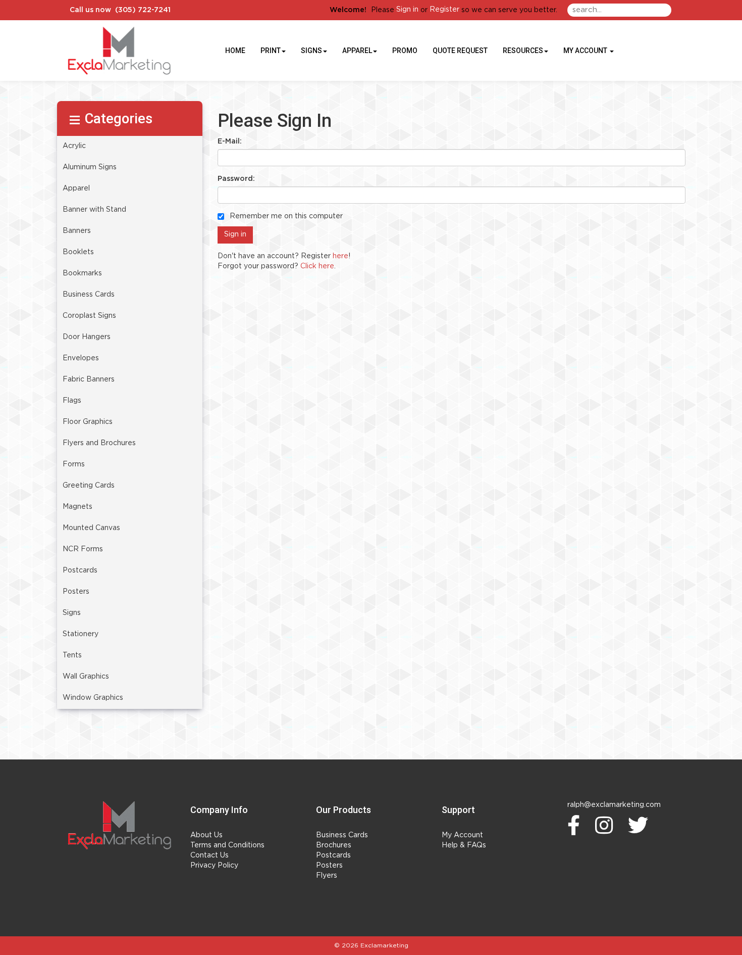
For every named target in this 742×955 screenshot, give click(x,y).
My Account (462, 835)
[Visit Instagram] (606, 825)
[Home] (120, 825)
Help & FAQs (464, 845)
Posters (329, 865)
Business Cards (342, 835)
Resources (523, 50)
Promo (404, 50)
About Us (206, 835)
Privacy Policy (214, 865)
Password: (236, 178)
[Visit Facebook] (576, 825)
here (340, 256)
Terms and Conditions (227, 845)
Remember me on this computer (285, 216)
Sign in (407, 9)
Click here (317, 266)
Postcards (333, 855)
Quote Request (460, 50)
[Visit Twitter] (640, 825)
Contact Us (209, 855)
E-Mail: (230, 141)
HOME (235, 50)
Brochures (333, 845)
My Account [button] (586, 50)
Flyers (326, 875)
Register (444, 9)
